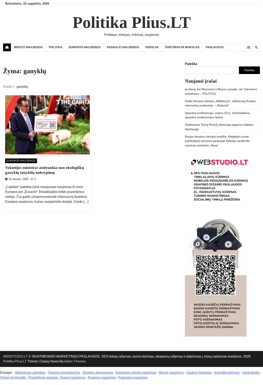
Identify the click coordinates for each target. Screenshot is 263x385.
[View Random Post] (248, 47)
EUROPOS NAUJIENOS (84, 47)
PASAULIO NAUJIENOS (123, 47)
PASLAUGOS (215, 47)
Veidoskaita (250, 372)
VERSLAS (152, 47)
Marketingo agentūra (30, 372)
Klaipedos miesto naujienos (136, 372)
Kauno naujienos (72, 377)
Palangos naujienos (133, 377)
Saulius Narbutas (199, 372)
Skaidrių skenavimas (98, 372)
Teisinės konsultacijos (64, 372)
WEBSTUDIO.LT (15, 356)
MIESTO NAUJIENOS (28, 47)
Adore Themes (75, 361)
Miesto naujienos (171, 372)
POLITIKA (55, 47)
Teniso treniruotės (13, 377)
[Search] (256, 47)
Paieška (191, 64)
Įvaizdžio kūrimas (227, 372)
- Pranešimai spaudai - (43, 377)
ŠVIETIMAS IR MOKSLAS (182, 47)
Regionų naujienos (102, 377)
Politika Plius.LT (132, 22)
